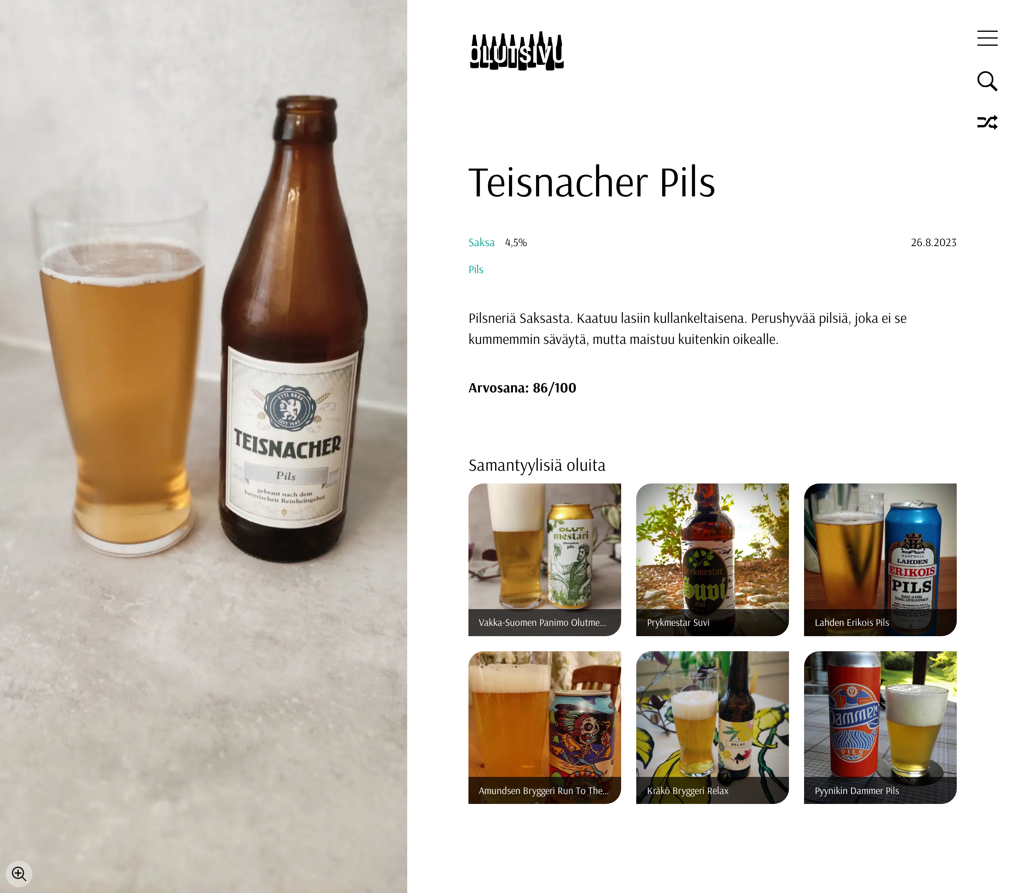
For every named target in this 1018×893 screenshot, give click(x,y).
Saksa (481, 242)
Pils (476, 269)
